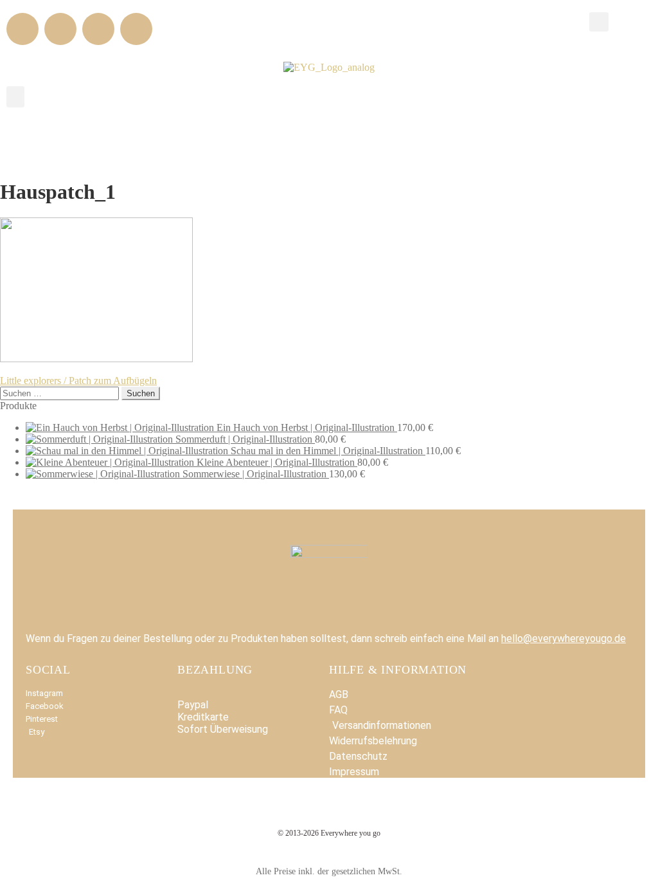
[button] (599, 22)
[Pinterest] (98, 29)
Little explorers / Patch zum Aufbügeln (78, 380)
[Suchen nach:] (60, 392)
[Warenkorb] (631, 20)
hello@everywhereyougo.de (563, 638)
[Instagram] (60, 29)
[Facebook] (22, 29)
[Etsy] (136, 29)
